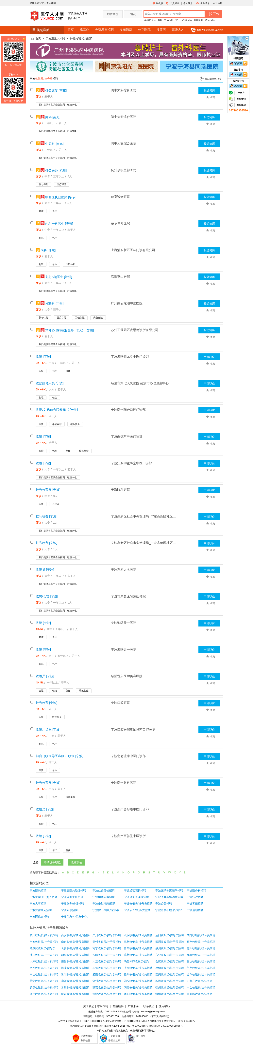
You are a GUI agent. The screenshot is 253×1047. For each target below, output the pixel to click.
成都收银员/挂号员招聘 (201, 935)
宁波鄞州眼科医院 (123, 782)
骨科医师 (198, 20)
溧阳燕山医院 (120, 276)
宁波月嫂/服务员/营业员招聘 (170, 910)
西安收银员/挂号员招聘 (75, 935)
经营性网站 (87, 1036)
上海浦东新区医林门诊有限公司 (133, 250)
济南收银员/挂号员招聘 (107, 974)
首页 (71, 29)
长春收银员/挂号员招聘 (44, 987)
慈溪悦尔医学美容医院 (127, 676)
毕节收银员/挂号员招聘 (107, 967)
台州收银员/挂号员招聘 (44, 967)
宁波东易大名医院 (123, 569)
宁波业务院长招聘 (104, 890)
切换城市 (72, 18)
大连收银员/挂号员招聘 (107, 961)
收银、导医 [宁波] (48, 729)
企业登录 (205, 3)
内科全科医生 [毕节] (58, 223)
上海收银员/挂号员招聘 (138, 967)
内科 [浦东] (48, 250)
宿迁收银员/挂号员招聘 (75, 980)
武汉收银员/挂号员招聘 (138, 935)
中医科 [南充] (53, 143)
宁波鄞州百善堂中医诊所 (128, 836)
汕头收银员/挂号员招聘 (138, 980)
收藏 (212, 97)
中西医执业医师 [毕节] (60, 197)
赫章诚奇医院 (120, 196)
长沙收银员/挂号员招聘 (75, 948)
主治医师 (169, 20)
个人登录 (174, 3)
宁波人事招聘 (38, 903)
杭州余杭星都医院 (123, 170)
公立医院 (144, 29)
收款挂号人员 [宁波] (49, 383)
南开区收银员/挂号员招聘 (202, 994)
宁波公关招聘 (163, 903)
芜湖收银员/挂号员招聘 (44, 980)
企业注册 (217, 3)
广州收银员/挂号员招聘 (107, 935)
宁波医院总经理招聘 (73, 890)
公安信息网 (114, 1036)
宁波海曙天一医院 (123, 623)
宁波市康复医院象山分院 (128, 596)
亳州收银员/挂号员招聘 (169, 987)
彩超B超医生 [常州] (58, 277)
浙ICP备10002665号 (137, 1025)
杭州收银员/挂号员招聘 (44, 935)
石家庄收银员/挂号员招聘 (202, 980)
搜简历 (161, 29)
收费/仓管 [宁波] (47, 596)
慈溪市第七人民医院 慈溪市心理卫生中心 (140, 383)
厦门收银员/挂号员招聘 (169, 935)
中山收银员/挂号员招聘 (44, 974)
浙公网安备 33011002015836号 (166, 1025)
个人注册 (188, 3)
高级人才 (178, 29)
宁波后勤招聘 (195, 910)
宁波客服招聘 (195, 903)
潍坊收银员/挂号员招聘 (169, 994)
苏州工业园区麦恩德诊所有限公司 (134, 330)
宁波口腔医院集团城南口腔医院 (133, 729)
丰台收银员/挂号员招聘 (201, 987)
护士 (178, 20)
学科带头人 (150, 20)
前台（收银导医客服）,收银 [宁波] (59, 756)
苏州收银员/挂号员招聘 (138, 941)
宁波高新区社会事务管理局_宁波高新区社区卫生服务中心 (144, 516)
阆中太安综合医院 (123, 90)
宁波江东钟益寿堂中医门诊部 (131, 463)
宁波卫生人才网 (55, 38)
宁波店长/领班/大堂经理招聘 (139, 910)
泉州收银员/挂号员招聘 (169, 948)
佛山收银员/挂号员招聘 (44, 954)
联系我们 (148, 1006)
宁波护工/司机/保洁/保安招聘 (108, 910)
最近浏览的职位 (213, 79)
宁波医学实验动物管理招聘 (170, 897)
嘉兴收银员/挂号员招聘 (169, 974)
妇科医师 (187, 20)
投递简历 (209, 90)
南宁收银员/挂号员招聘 (107, 948)
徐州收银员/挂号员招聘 (138, 974)
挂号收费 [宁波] (46, 516)
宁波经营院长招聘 (135, 890)
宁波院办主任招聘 (72, 897)
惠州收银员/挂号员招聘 (201, 948)
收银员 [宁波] (45, 569)
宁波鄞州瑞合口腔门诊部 (128, 409)
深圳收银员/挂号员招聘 (169, 941)
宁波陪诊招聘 (69, 910)
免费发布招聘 (104, 29)
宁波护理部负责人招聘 (43, 897)
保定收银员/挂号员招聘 (75, 994)
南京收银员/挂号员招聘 (75, 941)
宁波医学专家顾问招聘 (169, 890)
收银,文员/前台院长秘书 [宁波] (57, 409)
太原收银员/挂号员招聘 (44, 961)
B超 (160, 20)
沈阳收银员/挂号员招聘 (107, 954)
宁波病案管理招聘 (104, 897)
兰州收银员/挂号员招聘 (201, 967)
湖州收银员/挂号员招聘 (107, 980)
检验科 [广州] (53, 303)
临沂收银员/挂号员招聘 (201, 961)
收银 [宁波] (43, 356)
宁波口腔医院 (120, 702)
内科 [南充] (52, 117)
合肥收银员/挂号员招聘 (169, 961)
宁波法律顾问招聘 (41, 910)
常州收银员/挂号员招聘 (75, 987)
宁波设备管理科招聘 (136, 897)
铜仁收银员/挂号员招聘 (44, 994)
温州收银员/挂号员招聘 (138, 954)
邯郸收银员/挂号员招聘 (107, 994)
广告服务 (133, 1006)
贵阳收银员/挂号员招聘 (75, 974)
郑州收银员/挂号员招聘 (107, 941)
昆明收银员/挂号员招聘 (169, 967)
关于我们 (88, 1006)
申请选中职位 (52, 862)
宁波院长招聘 (38, 890)
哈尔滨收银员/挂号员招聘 (45, 948)
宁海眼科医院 (120, 489)
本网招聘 (102, 1006)
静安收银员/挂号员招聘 (107, 987)
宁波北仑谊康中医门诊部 (128, 756)
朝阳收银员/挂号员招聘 (75, 954)
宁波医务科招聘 (196, 890)
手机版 (159, 3)
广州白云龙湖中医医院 (127, 303)
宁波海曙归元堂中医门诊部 (130, 356)
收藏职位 (76, 862)
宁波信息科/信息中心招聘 (76, 916)
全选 (36, 862)
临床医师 (210, 20)
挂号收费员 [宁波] (48, 489)
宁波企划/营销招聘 (104, 903)
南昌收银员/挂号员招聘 (75, 961)
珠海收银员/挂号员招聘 (169, 980)
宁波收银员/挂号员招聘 (138, 903)
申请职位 (209, 356)
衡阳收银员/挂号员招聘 (138, 994)
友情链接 (118, 1006)
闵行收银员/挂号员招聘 (138, 987)
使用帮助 (164, 1006)
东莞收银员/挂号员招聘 (169, 954)
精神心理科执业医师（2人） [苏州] (69, 330)
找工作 (84, 29)
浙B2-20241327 (186, 1021)
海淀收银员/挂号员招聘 (75, 967)
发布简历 (126, 29)
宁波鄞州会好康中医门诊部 (130, 809)
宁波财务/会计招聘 (72, 903)
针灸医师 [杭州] (55, 170)
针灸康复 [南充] (55, 90)
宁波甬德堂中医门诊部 (127, 436)
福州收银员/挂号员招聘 (201, 941)
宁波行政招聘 (195, 897)
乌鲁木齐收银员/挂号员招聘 (139, 961)
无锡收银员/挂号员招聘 (201, 954)
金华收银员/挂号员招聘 (201, 974)
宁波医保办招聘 (39, 916)
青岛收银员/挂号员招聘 (138, 948)
